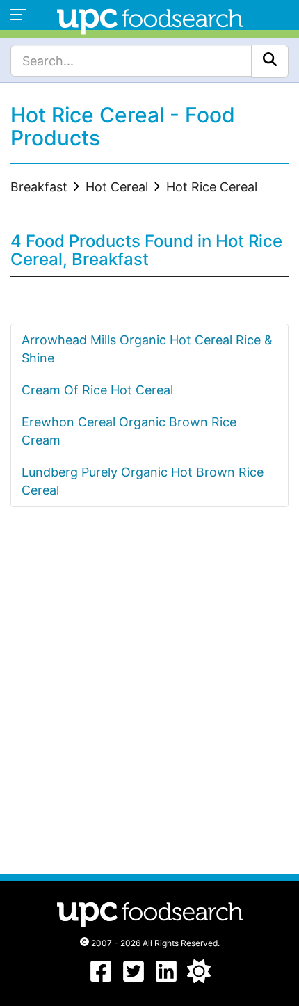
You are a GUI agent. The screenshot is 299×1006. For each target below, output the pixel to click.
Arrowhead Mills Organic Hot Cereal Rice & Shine (147, 349)
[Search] (270, 61)
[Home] (150, 20)
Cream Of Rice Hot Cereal (97, 390)
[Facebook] (101, 978)
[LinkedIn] (166, 978)
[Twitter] (133, 978)
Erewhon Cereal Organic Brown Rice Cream (129, 431)
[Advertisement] (149, 703)
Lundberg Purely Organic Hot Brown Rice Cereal (143, 481)
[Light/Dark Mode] (199, 978)
